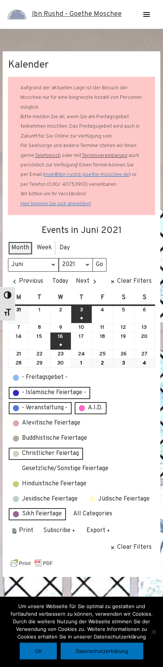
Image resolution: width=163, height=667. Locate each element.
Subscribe (57, 530)
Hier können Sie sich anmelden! (55, 204)
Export (95, 530)
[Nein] (153, 631)
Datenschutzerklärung (102, 651)
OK (38, 651)
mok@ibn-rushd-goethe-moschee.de (86, 174)
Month (20, 248)
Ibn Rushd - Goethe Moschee (77, 14)
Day (65, 248)
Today (60, 281)
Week (44, 248)
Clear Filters (134, 281)
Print (22, 532)
